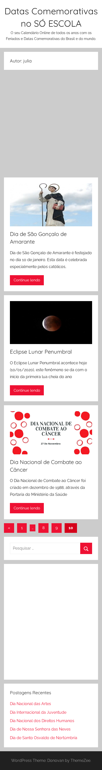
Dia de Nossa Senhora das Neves (40, 729)
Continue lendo (27, 280)
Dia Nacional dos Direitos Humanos (42, 720)
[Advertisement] (51, 124)
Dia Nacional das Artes (30, 703)
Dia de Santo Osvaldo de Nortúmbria (43, 737)
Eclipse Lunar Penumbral (41, 351)
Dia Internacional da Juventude (38, 712)
